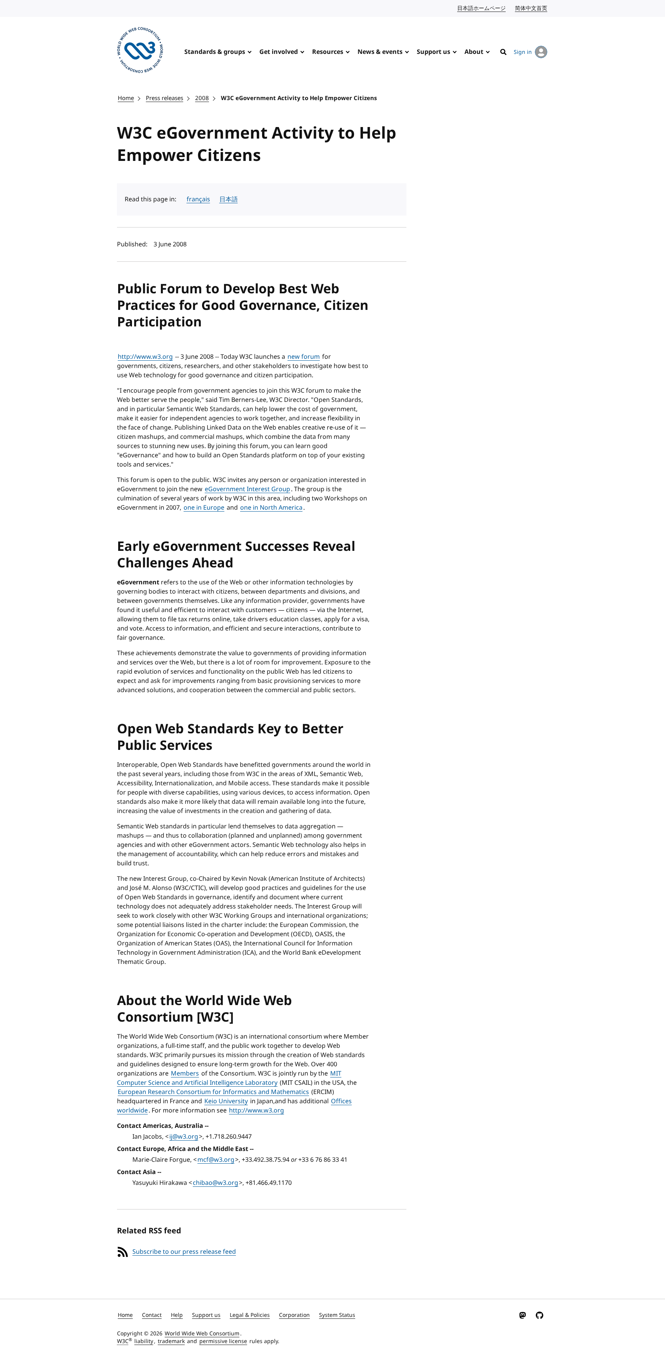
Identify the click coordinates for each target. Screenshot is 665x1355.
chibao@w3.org (215, 1183)
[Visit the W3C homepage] (140, 51)
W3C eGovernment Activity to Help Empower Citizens (299, 98)
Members (185, 1073)
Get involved (278, 52)
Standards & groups (214, 52)
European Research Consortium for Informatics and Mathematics (213, 1092)
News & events (380, 52)
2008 (202, 98)
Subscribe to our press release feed (184, 1251)
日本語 (228, 199)
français (198, 199)
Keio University (226, 1101)
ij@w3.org (183, 1136)
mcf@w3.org (215, 1159)
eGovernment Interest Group (247, 489)
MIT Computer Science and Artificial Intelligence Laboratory (229, 1078)
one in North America (271, 507)
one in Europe (204, 507)
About (473, 52)
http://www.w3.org (145, 356)
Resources (327, 52)
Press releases (164, 98)
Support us (433, 52)
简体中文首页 (531, 8)
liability (143, 1341)
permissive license (223, 1341)
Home (126, 98)
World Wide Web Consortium (202, 1334)
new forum (303, 356)
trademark (171, 1341)
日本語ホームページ (481, 8)
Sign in (523, 52)
